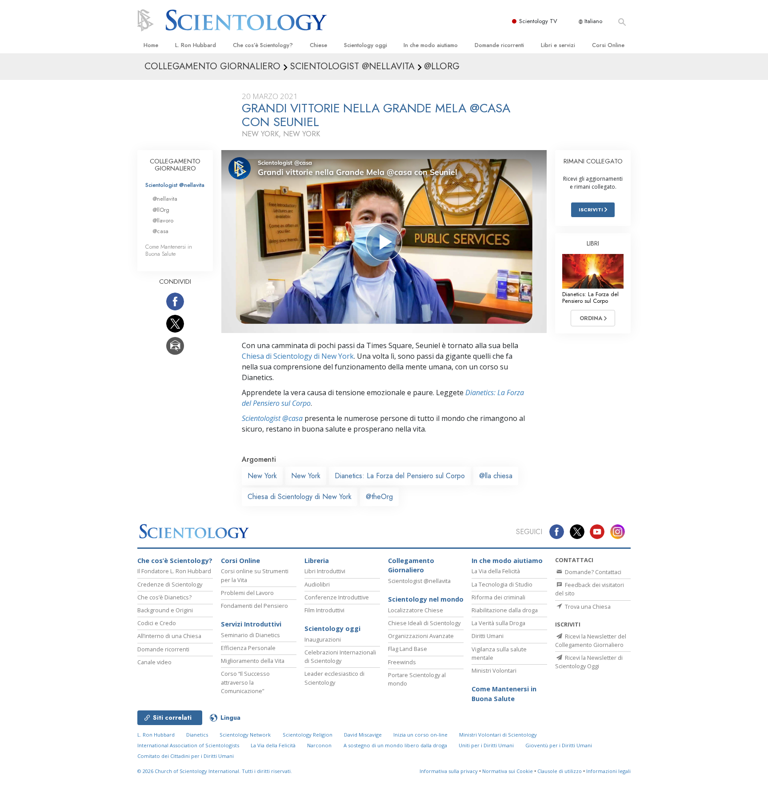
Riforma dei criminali (498, 597)
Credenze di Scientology (169, 584)
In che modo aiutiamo (431, 45)
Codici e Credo (156, 623)
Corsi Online (608, 45)
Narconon (319, 745)
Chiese (318, 45)
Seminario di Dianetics (250, 635)
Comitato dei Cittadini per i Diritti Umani (185, 756)
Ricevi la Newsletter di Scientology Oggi (589, 662)
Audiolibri (317, 584)
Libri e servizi (558, 45)
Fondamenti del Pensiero (254, 606)
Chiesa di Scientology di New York (298, 356)
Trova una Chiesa (587, 607)
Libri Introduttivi (324, 571)
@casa (160, 231)
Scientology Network (245, 734)
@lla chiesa (495, 476)
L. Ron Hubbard (195, 45)
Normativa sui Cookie (507, 771)
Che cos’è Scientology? (263, 45)
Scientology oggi (365, 45)
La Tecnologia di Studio (502, 584)
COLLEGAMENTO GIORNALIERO (175, 165)
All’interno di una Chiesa (169, 636)
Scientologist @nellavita (174, 185)
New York (262, 476)
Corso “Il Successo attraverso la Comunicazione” (245, 682)
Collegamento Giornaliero (411, 565)
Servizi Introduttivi (251, 624)
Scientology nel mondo (426, 599)
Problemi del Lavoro (247, 593)
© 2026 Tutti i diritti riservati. (214, 771)
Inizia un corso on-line (420, 734)
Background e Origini (165, 610)
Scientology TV (538, 21)
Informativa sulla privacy (449, 771)
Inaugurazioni (322, 639)
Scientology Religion (307, 734)
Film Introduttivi (324, 610)
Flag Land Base (407, 649)
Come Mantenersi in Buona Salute (168, 250)
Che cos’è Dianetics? (164, 597)
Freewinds (402, 662)
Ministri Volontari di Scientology (498, 734)
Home (151, 45)
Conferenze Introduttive (336, 597)
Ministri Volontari (494, 670)
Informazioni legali (608, 771)
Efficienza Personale (248, 648)
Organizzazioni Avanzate (421, 636)
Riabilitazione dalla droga (505, 610)
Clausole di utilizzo (559, 771)
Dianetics (197, 734)
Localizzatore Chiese (415, 610)
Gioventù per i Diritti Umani (558, 745)
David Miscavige (363, 734)
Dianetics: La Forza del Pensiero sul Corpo (400, 476)
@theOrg (379, 497)
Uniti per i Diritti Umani (486, 745)
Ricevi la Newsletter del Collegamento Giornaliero (590, 640)
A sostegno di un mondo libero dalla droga (395, 745)
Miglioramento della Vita (252, 661)
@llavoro (162, 220)
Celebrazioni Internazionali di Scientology (340, 656)
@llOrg (160, 210)
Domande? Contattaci (592, 572)
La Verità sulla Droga (498, 623)
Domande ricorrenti (499, 45)
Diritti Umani (488, 636)
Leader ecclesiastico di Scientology (334, 678)
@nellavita (164, 198)
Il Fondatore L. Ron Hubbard (174, 571)
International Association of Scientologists (188, 745)
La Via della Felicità (496, 571)
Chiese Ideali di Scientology (424, 623)
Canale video (154, 662)
